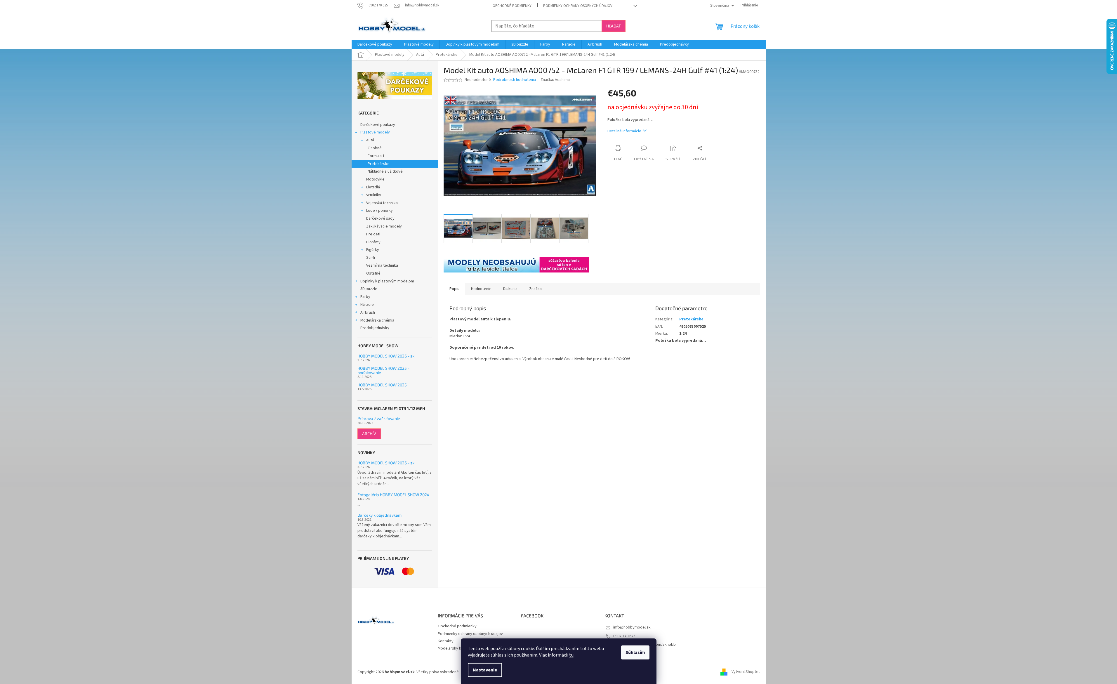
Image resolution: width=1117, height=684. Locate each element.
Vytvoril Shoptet (746, 672)
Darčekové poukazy (377, 125)
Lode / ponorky (379, 210)
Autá (370, 140)
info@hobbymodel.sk (632, 627)
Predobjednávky (374, 328)
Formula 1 (376, 156)
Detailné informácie (624, 131)
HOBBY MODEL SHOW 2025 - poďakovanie (383, 370)
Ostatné (373, 273)
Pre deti (373, 234)
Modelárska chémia (377, 320)
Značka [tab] (535, 289)
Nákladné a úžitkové (385, 171)
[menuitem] (375, 44)
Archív (369, 433)
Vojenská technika (382, 203)
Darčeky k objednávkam (379, 515)
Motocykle (375, 179)
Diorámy (373, 242)
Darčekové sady (380, 218)
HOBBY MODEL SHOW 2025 (382, 385)
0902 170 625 (624, 636)
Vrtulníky (373, 195)
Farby (365, 297)
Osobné (375, 148)
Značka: (555, 80)
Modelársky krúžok (454, 648)
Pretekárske (379, 164)
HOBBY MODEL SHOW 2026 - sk (385, 356)
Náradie (367, 305)
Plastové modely (375, 132)
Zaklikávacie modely (384, 226)
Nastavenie (485, 670)
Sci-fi (370, 258)
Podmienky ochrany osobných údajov (577, 5)
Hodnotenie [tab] (481, 289)
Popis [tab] (454, 289)
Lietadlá (373, 187)
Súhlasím (635, 652)
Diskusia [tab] (510, 289)
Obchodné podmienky (512, 5)
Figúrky (372, 250)
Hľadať (613, 25)
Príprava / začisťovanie (378, 418)
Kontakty (446, 641)
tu (571, 655)
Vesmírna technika (382, 265)
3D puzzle (368, 289)
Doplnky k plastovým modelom (387, 281)
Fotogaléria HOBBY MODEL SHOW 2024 (393, 494)
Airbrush (367, 312)
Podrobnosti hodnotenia (514, 80)
